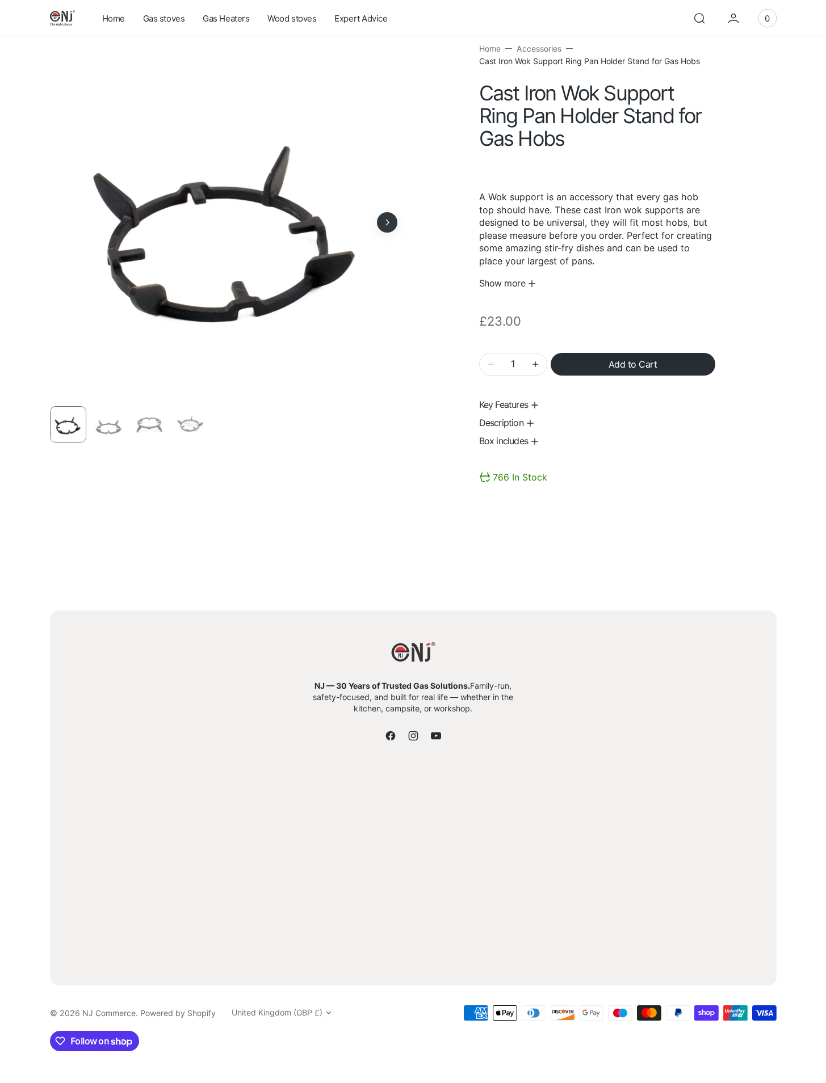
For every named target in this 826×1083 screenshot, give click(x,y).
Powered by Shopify (178, 1013)
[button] (699, 18)
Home (490, 48)
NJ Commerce (109, 1013)
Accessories (539, 48)
